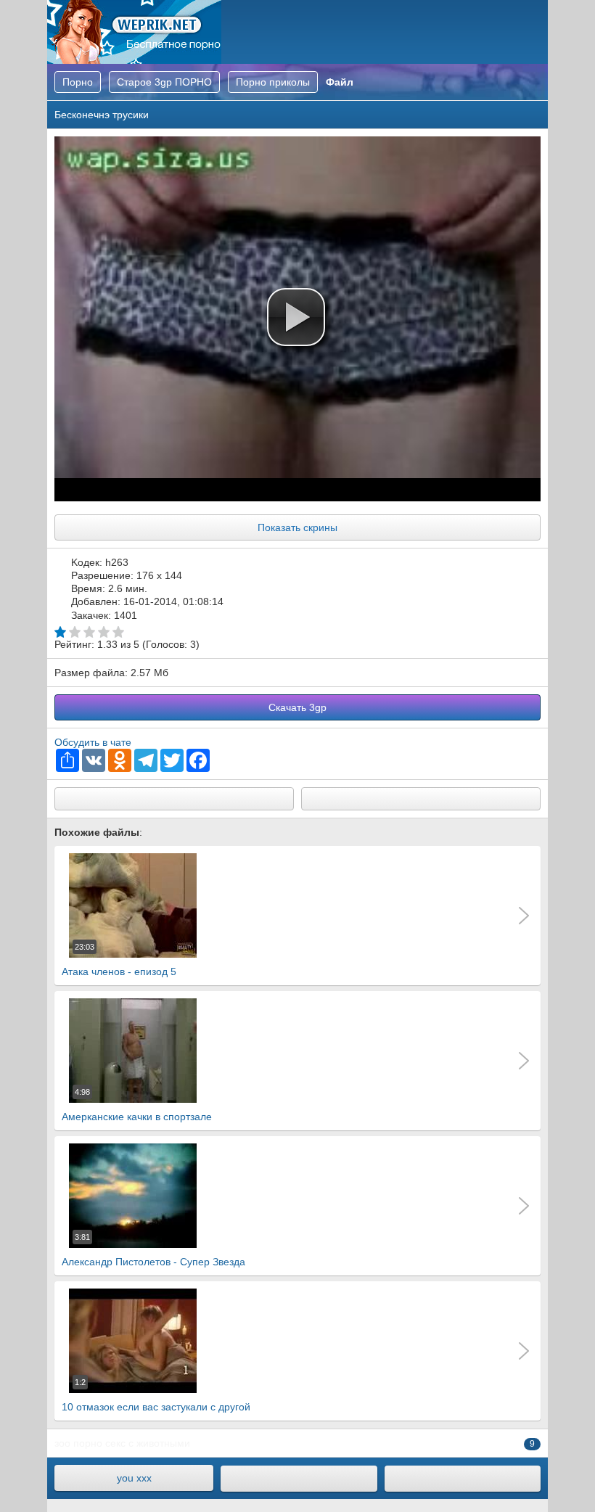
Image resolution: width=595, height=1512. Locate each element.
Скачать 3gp (297, 707)
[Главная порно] (299, 1479)
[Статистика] (463, 1479)
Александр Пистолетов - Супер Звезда (153, 1250)
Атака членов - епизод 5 (119, 959)
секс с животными (147, 1443)
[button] (296, 317)
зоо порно (78, 1443)
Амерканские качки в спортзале (137, 1105)
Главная (134, 32)
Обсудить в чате (92, 742)
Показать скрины (297, 527)
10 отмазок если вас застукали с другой (156, 1395)
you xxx (134, 1478)
